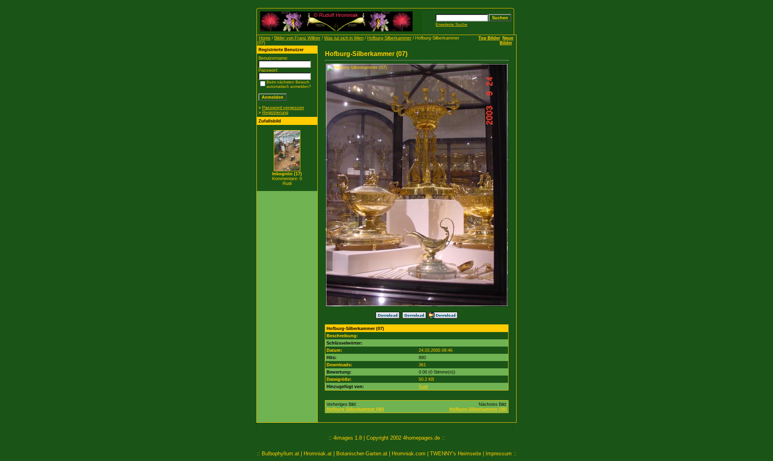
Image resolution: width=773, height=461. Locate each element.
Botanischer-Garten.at (361, 454)
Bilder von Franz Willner (297, 37)
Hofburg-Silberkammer (389, 37)
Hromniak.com (409, 454)
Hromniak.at (318, 454)
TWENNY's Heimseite (455, 454)
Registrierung (275, 112)
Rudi (423, 386)
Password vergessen (283, 107)
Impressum (499, 454)
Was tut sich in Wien (344, 37)
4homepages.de (421, 438)
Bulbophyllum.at (280, 454)
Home (265, 37)
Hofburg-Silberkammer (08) (478, 409)
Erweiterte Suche (451, 24)
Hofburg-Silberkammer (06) (355, 409)
